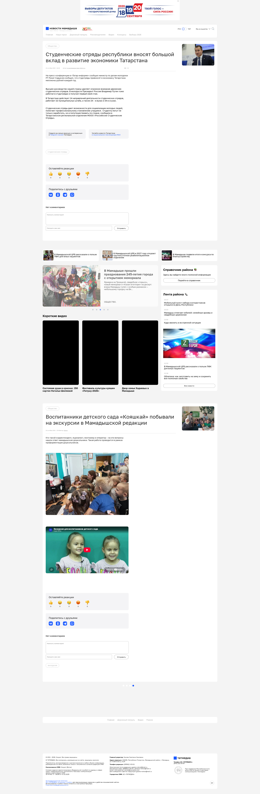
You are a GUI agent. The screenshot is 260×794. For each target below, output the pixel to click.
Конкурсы (121, 35)
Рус (179, 29)
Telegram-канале (57, 135)
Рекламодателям (98, 35)
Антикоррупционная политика (56, 781)
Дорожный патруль (78, 35)
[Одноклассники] (58, 195)
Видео (111, 35)
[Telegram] (65, 195)
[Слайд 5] (107, 309)
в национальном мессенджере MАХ (106, 135)
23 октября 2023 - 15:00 (53, 430)
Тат (189, 29)
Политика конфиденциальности (57, 785)
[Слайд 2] (96, 309)
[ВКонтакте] (51, 195)
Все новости (189, 386)
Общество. (52, 46)
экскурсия (52, 665)
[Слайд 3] (100, 309)
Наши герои (61, 35)
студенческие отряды (57, 152)
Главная (49, 35)
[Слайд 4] (104, 309)
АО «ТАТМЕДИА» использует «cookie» (59, 782)
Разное (149, 720)
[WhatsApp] (72, 195)
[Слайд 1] (92, 309)
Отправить (121, 228)
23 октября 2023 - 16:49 (53, 68)
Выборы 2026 (135, 35)
